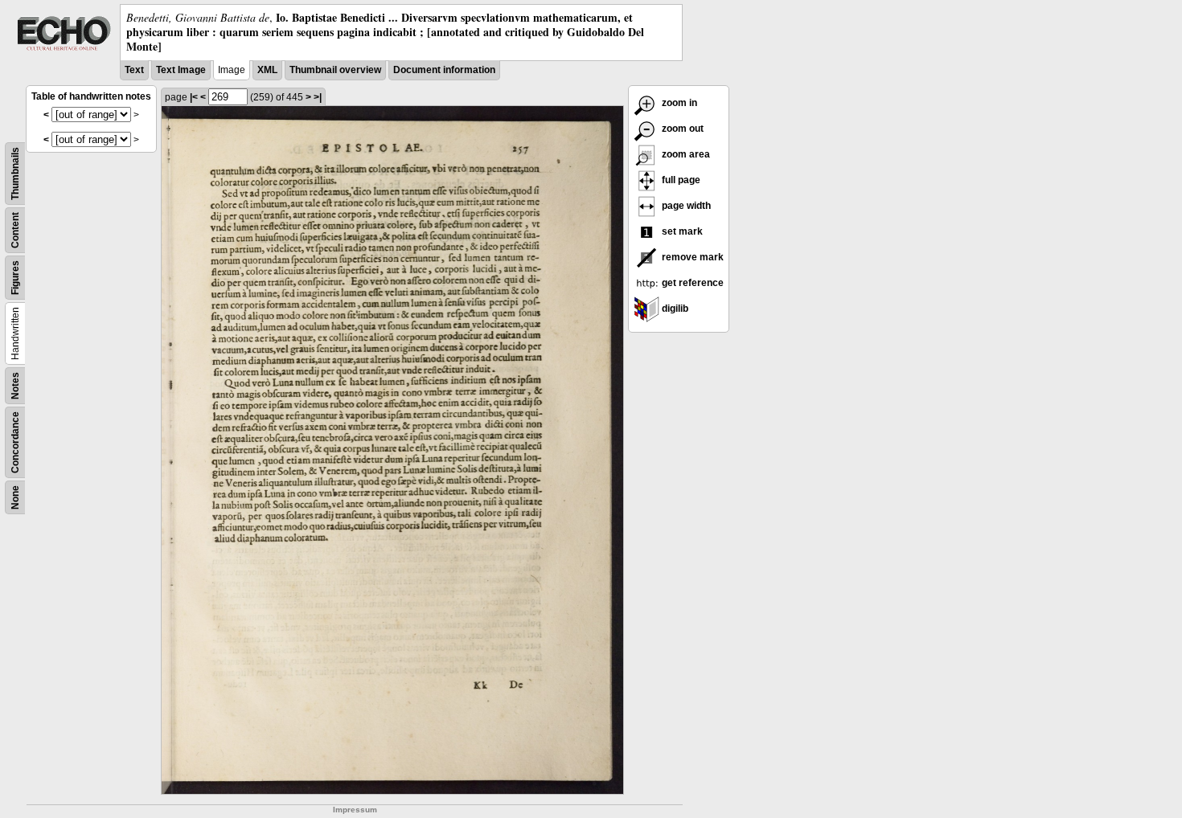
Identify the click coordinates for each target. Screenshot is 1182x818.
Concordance (15, 442)
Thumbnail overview (335, 70)
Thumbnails (15, 173)
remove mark (691, 257)
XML (267, 70)
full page (679, 180)
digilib (673, 308)
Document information (444, 70)
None (15, 497)
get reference (691, 282)
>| (318, 97)
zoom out (681, 128)
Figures (15, 277)
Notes (15, 385)
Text (134, 70)
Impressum (355, 809)
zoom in (678, 102)
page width (685, 205)
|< (194, 97)
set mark (681, 231)
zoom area (684, 154)
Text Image (181, 70)
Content (15, 230)
